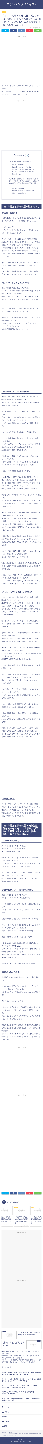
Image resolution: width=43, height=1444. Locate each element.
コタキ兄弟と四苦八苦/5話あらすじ (21, 162)
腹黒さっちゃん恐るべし (19, 193)
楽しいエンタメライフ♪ (21, 4)
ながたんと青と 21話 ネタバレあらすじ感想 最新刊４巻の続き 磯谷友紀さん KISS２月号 (21, 1373)
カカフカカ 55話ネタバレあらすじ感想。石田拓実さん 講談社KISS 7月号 (21, 1399)
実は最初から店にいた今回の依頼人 (23, 190)
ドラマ (6, 1412)
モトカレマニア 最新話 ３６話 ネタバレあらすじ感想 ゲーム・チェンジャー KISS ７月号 (22, 1380)
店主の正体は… (16, 174)
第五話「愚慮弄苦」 (18, 164)
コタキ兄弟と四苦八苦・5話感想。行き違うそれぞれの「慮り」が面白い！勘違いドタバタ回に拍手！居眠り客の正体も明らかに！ (24, 182)
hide (27, 155)
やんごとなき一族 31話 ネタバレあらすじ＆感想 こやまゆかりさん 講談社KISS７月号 (21, 1386)
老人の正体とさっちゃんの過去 (22, 167)
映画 (6, 1417)
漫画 (6, 1426)
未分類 (4, 12)
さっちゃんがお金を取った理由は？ (23, 172)
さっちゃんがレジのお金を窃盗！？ (23, 169)
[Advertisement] (21, 59)
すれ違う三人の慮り (18, 188)
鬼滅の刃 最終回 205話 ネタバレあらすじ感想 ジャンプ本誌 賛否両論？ (21, 1393)
